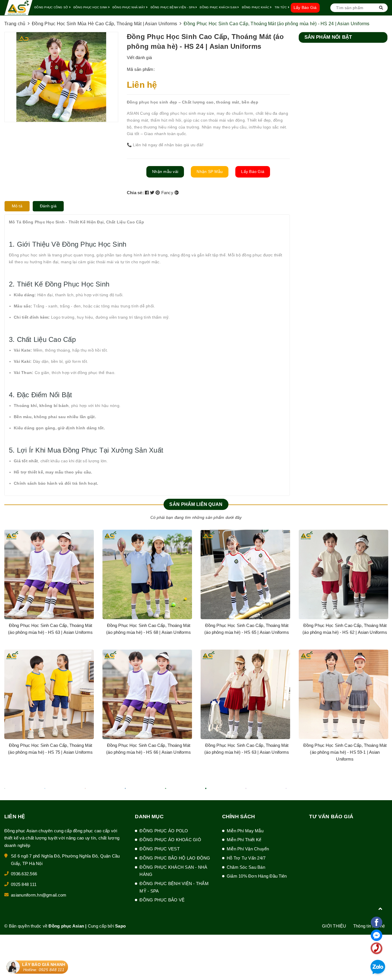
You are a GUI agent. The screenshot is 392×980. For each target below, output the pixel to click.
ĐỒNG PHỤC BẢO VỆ (162, 899)
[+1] (176, 192)
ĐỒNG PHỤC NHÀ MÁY (129, 7)
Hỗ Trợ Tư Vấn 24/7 (246, 858)
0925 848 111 (23, 884)
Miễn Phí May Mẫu (245, 830)
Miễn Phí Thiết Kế (244, 839)
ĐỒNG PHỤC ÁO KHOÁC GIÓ (170, 839)
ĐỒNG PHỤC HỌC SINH (90, 7)
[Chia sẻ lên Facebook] (147, 192)
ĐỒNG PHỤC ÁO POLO (163, 830)
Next (379, 653)
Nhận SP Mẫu (210, 171)
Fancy (168, 192)
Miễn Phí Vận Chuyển (248, 848)
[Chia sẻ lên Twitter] (153, 192)
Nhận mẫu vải (165, 171)
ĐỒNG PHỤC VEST (159, 848)
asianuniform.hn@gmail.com (38, 895)
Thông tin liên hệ (369, 926)
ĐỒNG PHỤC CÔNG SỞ (51, 7)
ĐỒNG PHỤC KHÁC (256, 7)
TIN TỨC (281, 7)
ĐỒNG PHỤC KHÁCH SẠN (218, 7)
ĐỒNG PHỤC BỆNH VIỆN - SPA (173, 7)
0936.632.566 (24, 873)
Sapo (120, 926)
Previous (13, 653)
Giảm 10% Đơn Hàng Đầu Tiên (257, 876)
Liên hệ (142, 84)
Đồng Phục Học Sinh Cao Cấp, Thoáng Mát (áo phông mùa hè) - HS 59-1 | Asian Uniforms (345, 752)
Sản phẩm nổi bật (328, 37)
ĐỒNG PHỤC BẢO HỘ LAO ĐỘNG (174, 858)
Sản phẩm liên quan (195, 504)
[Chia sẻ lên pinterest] (158, 192)
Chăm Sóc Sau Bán (246, 867)
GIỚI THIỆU (334, 926)
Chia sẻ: (135, 192)
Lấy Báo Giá (305, 7)
